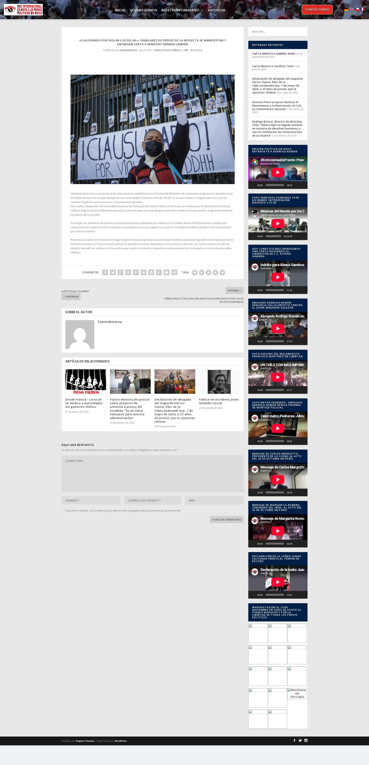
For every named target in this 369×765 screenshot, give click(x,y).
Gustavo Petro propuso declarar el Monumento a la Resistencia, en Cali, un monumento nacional (277, 105)
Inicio (120, 11)
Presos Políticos (172, 50)
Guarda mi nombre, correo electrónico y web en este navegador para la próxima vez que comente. (123, 510)
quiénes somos (143, 11)
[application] (278, 172)
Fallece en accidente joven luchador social (219, 401)
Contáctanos (317, 9)
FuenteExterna (128, 50)
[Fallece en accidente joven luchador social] (219, 381)
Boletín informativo (180, 11)
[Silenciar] (296, 185)
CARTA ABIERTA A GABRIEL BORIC (274, 53)
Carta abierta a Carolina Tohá (272, 66)
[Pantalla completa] (302, 185)
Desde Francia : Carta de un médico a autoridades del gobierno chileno (84, 403)
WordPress (121, 740)
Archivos (216, 11)
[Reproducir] (253, 185)
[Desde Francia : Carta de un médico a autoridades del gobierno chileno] (85, 381)
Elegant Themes (85, 740)
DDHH (158, 50)
